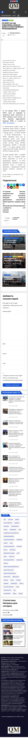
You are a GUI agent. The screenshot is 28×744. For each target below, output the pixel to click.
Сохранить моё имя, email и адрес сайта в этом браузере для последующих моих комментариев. (13, 378)
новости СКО (7, 576)
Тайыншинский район (9, 536)
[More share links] (17, 187)
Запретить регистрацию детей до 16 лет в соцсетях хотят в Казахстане (16, 481)
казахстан (11, 556)
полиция (18, 580)
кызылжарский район (9, 559)
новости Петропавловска (10, 573)
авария (5, 543)
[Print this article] (14, 187)
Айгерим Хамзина (15, 33)
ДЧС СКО (10, 519)
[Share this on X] (17, 185)
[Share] (23, 185)
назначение (19, 559)
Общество (6, 235)
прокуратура (14, 583)
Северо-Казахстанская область (11, 533)
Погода (5, 529)
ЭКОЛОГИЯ (19, 539)
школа (14, 593)
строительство (7, 590)
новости (6, 563)
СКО (20, 529)
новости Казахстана (8, 570)
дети (18, 553)
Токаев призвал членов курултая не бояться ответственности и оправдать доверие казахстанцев (16, 492)
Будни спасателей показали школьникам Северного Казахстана (16, 422)
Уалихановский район (9, 539)
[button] (25, 12)
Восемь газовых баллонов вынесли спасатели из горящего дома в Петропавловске (19, 200)
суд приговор (7, 593)
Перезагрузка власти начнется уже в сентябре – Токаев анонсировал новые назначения (17, 469)
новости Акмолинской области (11, 566)
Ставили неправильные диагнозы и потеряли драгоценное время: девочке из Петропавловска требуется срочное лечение (8, 202)
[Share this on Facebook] (8, 185)
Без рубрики (5, 20)
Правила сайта (20, 716)
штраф (20, 593)
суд (14, 590)
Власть (6, 256)
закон (5, 556)
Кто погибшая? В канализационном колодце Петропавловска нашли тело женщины (17, 458)
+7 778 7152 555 (15, 664)
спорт (17, 586)
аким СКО (19, 546)
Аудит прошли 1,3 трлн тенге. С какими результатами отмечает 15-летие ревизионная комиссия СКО (16, 433)
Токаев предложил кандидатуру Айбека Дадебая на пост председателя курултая (16, 505)
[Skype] (20, 185)
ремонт (21, 583)
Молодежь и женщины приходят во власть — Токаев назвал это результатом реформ (16, 411)
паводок (6, 580)
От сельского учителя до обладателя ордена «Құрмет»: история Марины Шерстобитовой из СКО (17, 399)
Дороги (17, 519)
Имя (4, 344)
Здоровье (17, 522)
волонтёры (12, 549)
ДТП (5, 519)
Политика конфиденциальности (9, 716)
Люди (10, 256)
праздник (6, 583)
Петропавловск (15, 526)
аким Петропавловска (9, 546)
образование (16, 576)
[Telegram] (14, 185)
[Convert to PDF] (8, 187)
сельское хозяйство (8, 586)
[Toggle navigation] (14, 12)
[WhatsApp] (11, 185)
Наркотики (6, 526)
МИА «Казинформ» (9, 123)
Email (5, 353)
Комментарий (7, 311)
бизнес (5, 549)
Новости (11, 20)
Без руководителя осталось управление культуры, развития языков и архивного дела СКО (17, 446)
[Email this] (11, 187)
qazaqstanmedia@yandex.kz (11, 669)
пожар (12, 580)
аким (11, 543)
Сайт (4, 363)
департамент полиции (9, 553)
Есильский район (8, 522)
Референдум (13, 529)
